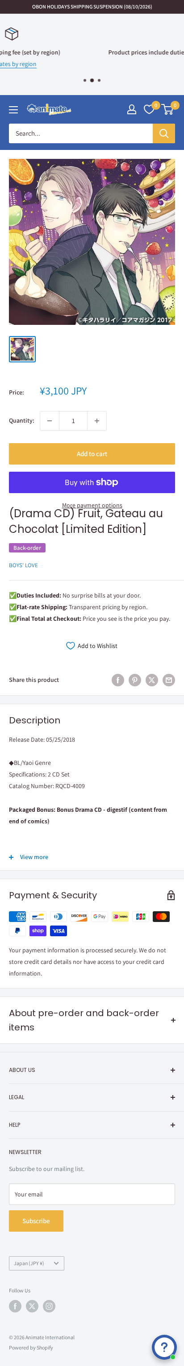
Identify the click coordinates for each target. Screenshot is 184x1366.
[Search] (164, 133)
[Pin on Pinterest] (135, 679)
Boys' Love (23, 565)
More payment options (92, 505)
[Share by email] (169, 679)
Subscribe (36, 1221)
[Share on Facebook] (118, 679)
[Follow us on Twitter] (32, 1306)
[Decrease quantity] (49, 420)
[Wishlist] (149, 109)
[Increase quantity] (97, 420)
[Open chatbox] (164, 1347)
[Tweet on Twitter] (152, 679)
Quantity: (21, 420)
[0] (167, 109)
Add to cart (92, 453)
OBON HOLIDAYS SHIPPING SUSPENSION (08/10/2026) (92, 6)
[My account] (131, 109)
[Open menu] (13, 109)
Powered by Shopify (31, 1347)
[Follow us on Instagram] (49, 1306)
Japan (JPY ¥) (29, 1263)
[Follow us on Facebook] (15, 1306)
